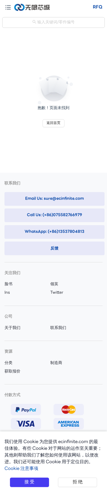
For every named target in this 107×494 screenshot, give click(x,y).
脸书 (8, 284)
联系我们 (58, 328)
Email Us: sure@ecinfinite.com (54, 199)
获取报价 (12, 371)
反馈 (54, 248)
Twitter (56, 293)
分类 (8, 363)
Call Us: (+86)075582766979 (54, 215)
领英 (54, 284)
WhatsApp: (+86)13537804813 (54, 232)
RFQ (98, 7)
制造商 (56, 363)
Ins (7, 293)
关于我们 (12, 328)
